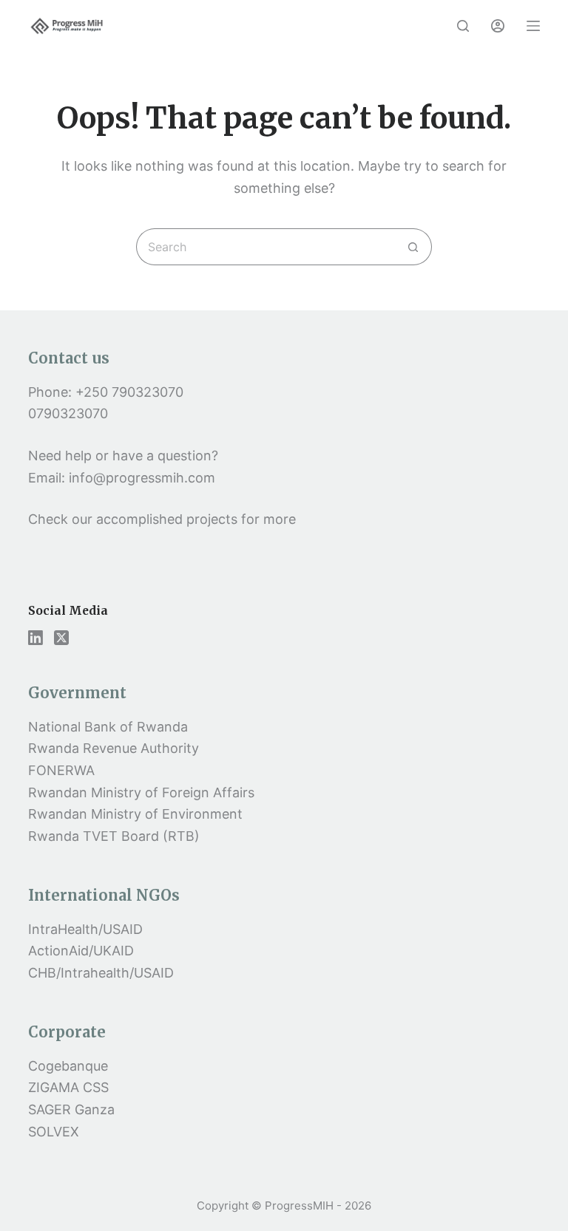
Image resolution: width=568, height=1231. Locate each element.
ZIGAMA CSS (68, 1087)
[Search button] (413, 246)
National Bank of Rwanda (108, 726)
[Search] (463, 26)
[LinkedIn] (35, 637)
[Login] (497, 26)
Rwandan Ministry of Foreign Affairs (141, 792)
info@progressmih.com (144, 477)
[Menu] (533, 26)
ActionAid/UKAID (81, 950)
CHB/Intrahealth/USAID (101, 973)
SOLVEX (53, 1131)
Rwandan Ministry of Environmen (132, 814)
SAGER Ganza (71, 1109)
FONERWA (61, 770)
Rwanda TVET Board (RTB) (114, 836)
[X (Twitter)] (61, 637)
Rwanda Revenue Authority (113, 748)
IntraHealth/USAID (85, 929)
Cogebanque (68, 1066)
